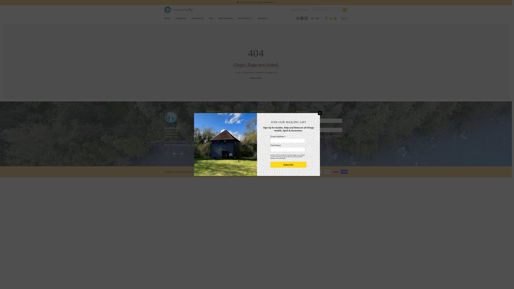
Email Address (278, 136)
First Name (275, 145)
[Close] (320, 113)
